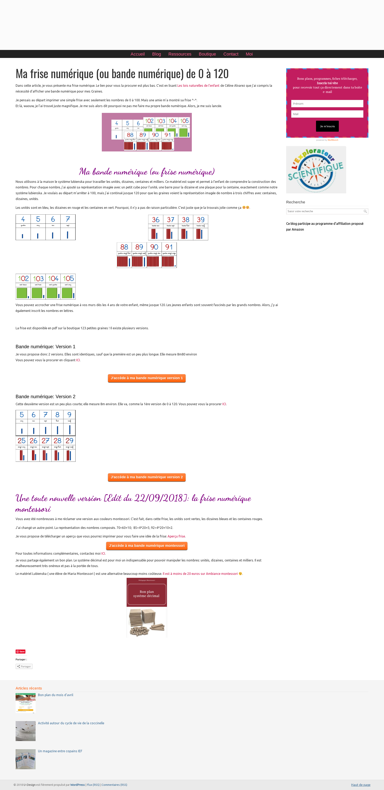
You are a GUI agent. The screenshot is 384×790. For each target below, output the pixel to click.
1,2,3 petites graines (192, 25)
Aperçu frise (176, 536)
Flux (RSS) (93, 784)
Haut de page (360, 785)
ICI (78, 360)
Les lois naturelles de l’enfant (198, 85)
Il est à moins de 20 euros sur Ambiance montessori (201, 573)
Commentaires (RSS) (114, 784)
